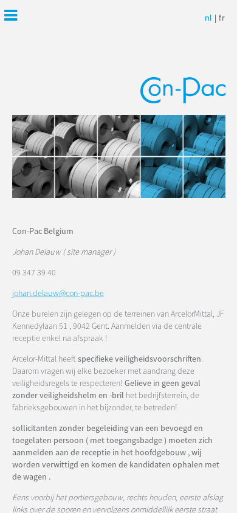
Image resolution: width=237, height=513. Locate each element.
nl (208, 18)
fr (222, 18)
